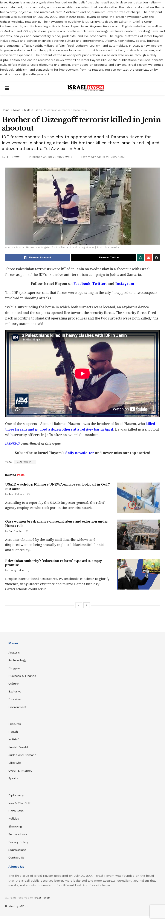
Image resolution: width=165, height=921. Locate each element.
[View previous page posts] (78, 605)
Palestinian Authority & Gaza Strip (65, 109)
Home (5, 109)
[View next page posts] (86, 605)
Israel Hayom (42, 897)
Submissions (17, 849)
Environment (17, 707)
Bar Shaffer (16, 531)
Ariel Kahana (16, 494)
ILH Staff (13, 157)
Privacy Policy (18, 842)
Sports (13, 778)
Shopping (15, 826)
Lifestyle (14, 762)
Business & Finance (22, 675)
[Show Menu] (7, 88)
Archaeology (17, 660)
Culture (13, 683)
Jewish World (18, 747)
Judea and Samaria (22, 755)
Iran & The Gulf (19, 803)
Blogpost (15, 668)
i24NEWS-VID (25, 461)
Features (14, 723)
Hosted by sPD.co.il (17, 906)
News (16, 109)
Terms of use (17, 834)
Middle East (32, 109)
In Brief (13, 739)
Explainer (14, 699)
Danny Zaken (16, 570)
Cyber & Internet (20, 770)
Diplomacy (16, 795)
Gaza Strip (16, 811)
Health (13, 731)
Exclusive (14, 691)
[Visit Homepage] (86, 88)
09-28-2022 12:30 (60, 157)
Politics (13, 818)
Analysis (14, 652)
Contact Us (16, 857)
